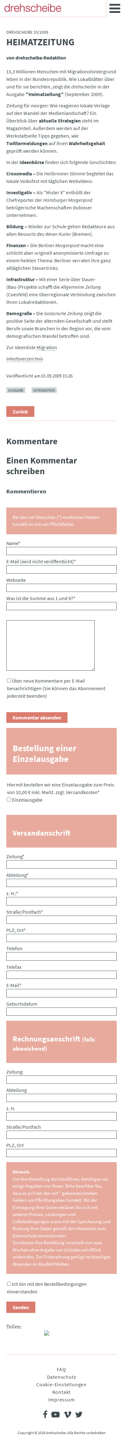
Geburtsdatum (21, 1004)
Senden (21, 1307)
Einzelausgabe (27, 800)
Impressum (61, 1399)
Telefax (13, 967)
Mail (37, 1336)
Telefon (14, 948)
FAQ (61, 1369)
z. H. (10, 1108)
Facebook (11, 1336)
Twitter (24, 1336)
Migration (47, 347)
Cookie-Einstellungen (61, 1384)
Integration (44, 390)
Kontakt (61, 1392)
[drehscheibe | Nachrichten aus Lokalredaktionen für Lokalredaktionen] (32, 8)
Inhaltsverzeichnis (24, 358)
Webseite (16, 580)
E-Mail (13, 985)
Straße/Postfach (24, 912)
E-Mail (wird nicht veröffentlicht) (41, 561)
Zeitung (15, 856)
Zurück (20, 411)
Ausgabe (15, 390)
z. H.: (12, 893)
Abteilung (17, 875)
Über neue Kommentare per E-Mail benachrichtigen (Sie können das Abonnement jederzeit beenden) (56, 688)
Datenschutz (61, 1377)
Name (13, 543)
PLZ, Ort (16, 930)
